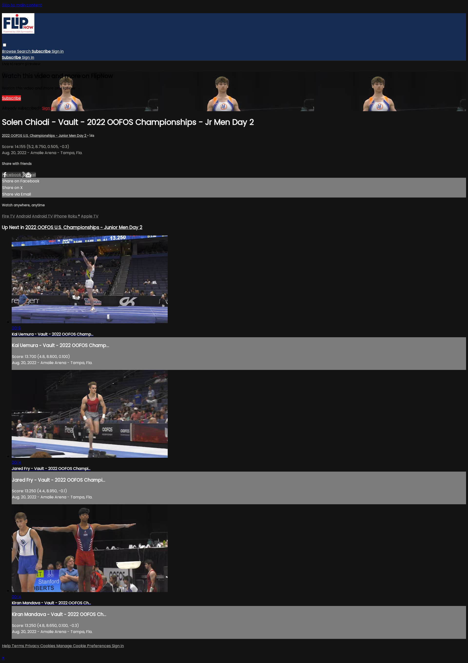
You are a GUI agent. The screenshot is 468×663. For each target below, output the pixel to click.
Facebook (12, 175)
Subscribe (11, 98)
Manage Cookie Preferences (84, 646)
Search (24, 51)
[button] (4, 45)
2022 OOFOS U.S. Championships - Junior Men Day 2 (44, 135)
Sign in (58, 51)
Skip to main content (22, 5)
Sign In (28, 57)
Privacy (32, 646)
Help (7, 646)
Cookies (48, 646)
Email (31, 175)
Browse (9, 51)
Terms (18, 646)
